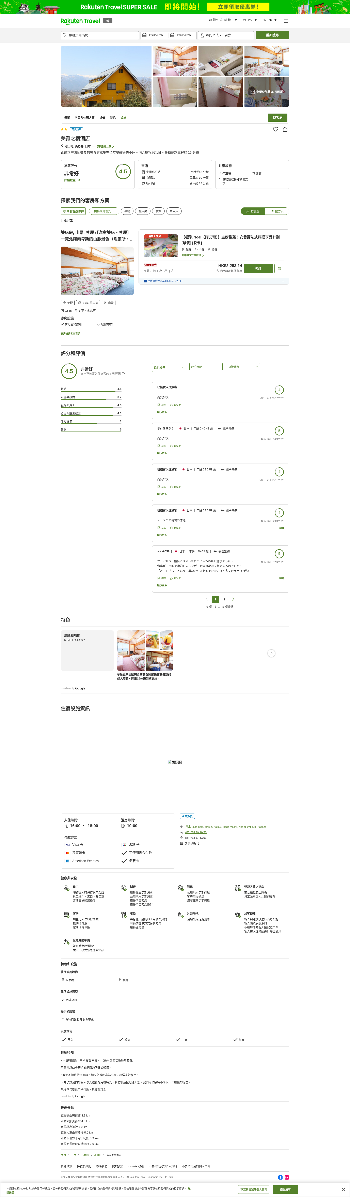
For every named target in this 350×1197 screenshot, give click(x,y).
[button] (80, 21)
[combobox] (100, 35)
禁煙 (158, 211)
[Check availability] (279, 268)
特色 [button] (113, 117)
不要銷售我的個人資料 (196, 1166)
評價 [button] (102, 117)
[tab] (253, 211)
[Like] (276, 129)
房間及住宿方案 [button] (85, 117)
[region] (175, 1190)
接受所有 (285, 1189)
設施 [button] (123, 117)
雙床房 (143, 211)
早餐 (127, 211)
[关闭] (343, 1189)
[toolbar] (168, 35)
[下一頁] (271, 653)
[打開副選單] (286, 21)
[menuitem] (223, 20)
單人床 (174, 211)
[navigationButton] (206, 599)
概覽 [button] (67, 117)
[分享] (285, 129)
